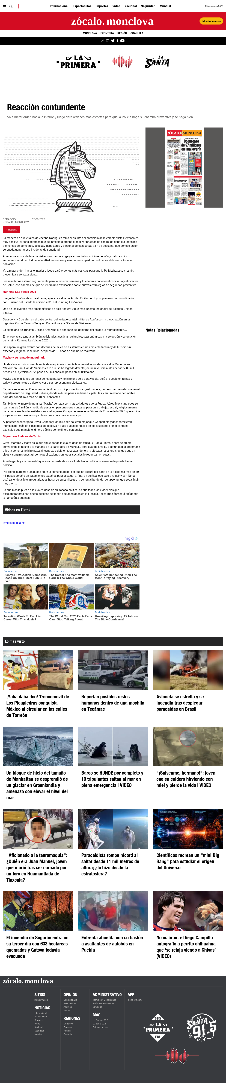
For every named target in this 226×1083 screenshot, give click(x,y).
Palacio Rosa (70, 1003)
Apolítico (68, 1007)
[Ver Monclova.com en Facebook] (117, 41)
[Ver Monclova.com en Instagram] (107, 41)
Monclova (90, 33)
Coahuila (136, 33)
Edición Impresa (211, 21)
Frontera (107, 33)
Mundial (165, 6)
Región (122, 33)
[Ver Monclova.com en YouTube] (122, 41)
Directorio (97, 1007)
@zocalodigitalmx (14, 522)
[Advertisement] (184, 241)
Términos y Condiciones (104, 1000)
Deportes (102, 6)
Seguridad (148, 6)
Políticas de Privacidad (104, 1003)
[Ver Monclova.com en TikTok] (103, 41)
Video (116, 6)
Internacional (59, 6)
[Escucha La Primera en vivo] (155, 1028)
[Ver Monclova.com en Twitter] (112, 41)
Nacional (130, 6)
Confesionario (70, 1000)
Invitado (67, 1010)
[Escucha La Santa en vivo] (202, 1028)
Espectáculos (82, 6)
